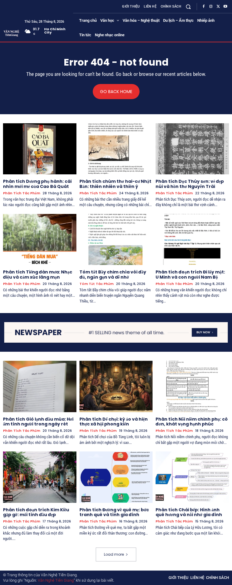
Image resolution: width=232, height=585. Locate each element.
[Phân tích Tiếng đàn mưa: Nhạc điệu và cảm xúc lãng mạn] (39, 239)
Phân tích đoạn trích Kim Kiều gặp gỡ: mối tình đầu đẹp (36, 512)
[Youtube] (225, 6)
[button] (188, 6)
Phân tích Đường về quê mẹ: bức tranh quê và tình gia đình (114, 512)
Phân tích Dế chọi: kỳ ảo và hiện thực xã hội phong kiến (113, 421)
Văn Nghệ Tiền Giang (56, 580)
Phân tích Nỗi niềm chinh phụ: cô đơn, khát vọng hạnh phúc (192, 421)
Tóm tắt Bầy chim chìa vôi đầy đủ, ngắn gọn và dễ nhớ (112, 274)
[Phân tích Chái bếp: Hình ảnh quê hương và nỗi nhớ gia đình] (192, 477)
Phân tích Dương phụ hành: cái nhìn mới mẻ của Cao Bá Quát (37, 183)
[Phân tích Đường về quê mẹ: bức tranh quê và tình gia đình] (116, 477)
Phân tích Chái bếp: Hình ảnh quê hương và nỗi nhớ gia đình (189, 512)
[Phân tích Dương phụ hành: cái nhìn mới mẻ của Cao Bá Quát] (39, 149)
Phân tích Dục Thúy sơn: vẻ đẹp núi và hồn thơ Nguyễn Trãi (190, 183)
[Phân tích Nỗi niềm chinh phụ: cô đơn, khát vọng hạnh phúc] (192, 386)
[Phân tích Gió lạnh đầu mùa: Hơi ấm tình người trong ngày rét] (39, 386)
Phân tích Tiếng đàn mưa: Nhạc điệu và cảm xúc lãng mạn (37, 274)
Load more (114, 554)
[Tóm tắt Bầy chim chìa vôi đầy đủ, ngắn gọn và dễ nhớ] (116, 239)
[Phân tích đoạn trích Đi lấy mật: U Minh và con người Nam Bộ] (192, 239)
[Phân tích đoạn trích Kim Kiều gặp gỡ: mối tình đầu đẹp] (39, 477)
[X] (218, 6)
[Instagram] (210, 6)
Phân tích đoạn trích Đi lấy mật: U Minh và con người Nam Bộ (190, 274)
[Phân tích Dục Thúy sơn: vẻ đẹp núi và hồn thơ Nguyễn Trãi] (192, 149)
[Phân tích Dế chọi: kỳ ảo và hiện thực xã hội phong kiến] (116, 386)
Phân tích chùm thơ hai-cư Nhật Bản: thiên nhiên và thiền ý (115, 183)
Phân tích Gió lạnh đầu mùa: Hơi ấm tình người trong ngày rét (38, 421)
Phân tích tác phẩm (21, 193)
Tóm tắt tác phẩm (96, 284)
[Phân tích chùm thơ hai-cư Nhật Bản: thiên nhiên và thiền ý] (116, 149)
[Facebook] (203, 6)
